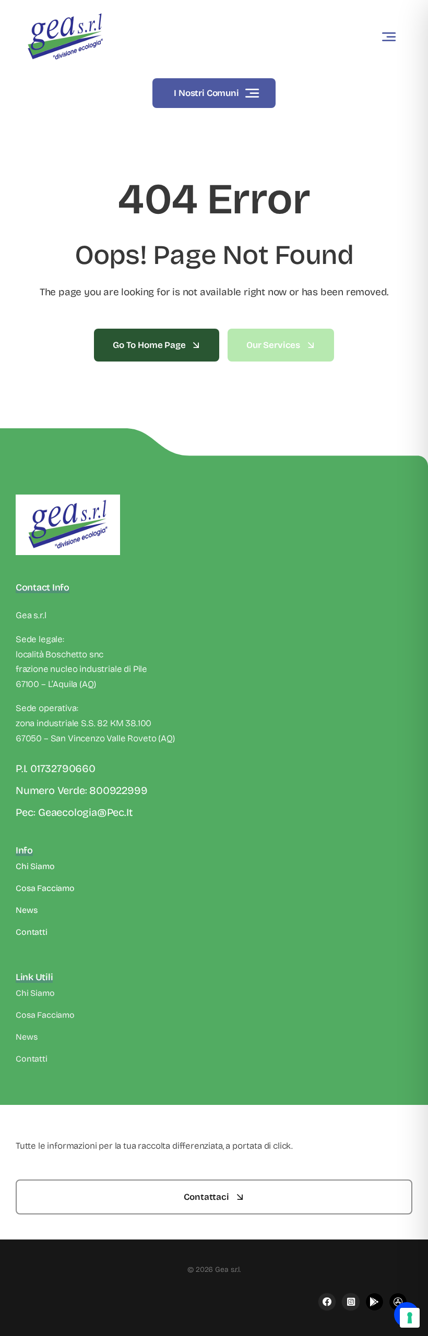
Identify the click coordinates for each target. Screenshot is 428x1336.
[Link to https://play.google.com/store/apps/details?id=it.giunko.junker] (374, 1302)
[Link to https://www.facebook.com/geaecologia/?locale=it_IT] (327, 1302)
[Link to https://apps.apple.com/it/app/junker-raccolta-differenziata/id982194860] (350, 1302)
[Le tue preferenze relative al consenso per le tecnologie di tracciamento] (410, 1318)
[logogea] (65, 12)
